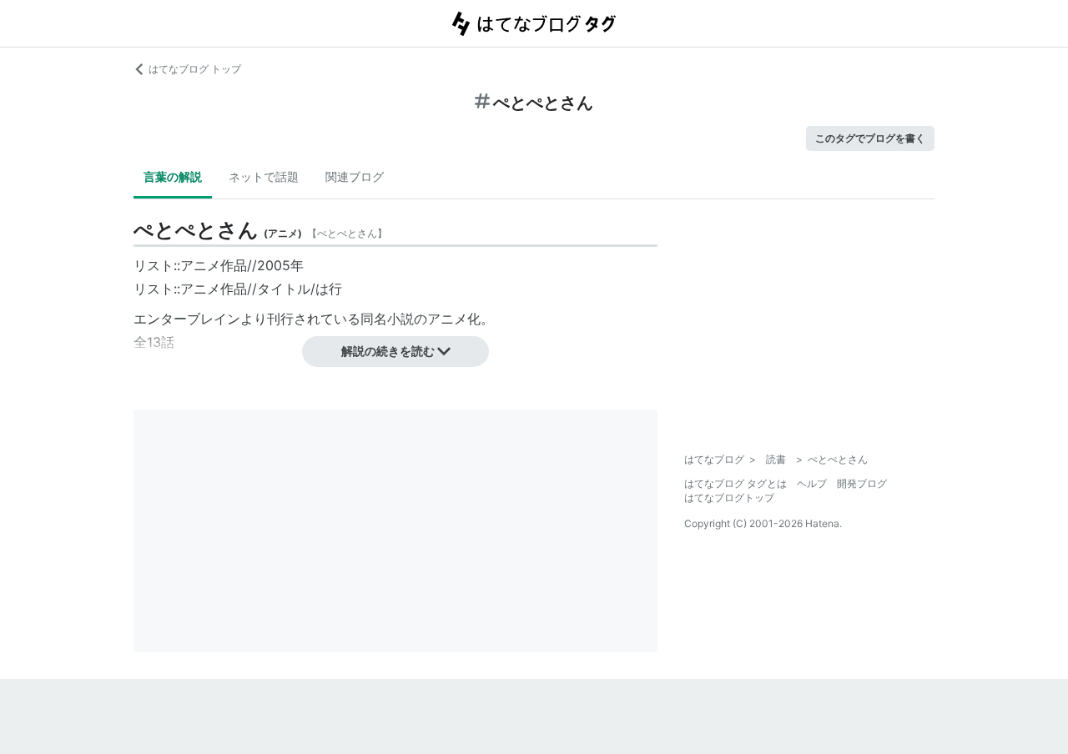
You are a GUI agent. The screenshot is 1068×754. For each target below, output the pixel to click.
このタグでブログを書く (870, 138)
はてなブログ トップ (195, 69)
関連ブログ (354, 176)
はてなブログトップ (729, 497)
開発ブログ (862, 483)
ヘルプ (812, 483)
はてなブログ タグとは (735, 483)
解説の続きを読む (388, 351)
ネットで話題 (264, 176)
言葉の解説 (173, 176)
